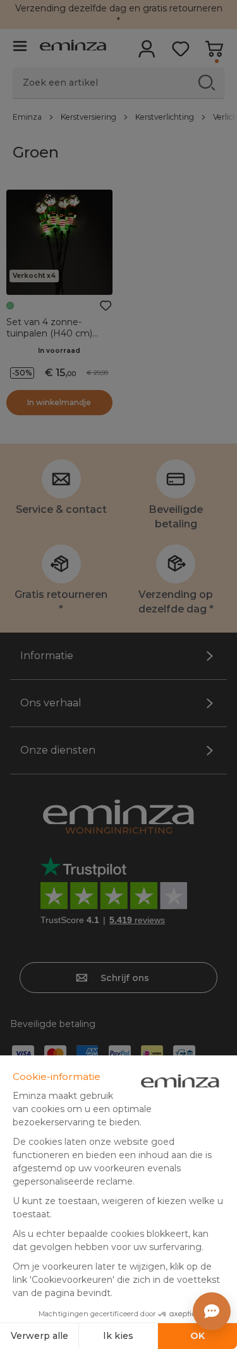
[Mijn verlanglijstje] (180, 53)
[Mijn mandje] (214, 53)
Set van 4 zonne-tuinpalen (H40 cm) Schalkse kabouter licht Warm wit (57, 339)
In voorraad (59, 351)
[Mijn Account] (147, 53)
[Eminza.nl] (73, 47)
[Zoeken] (206, 82)
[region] (118, 116)
